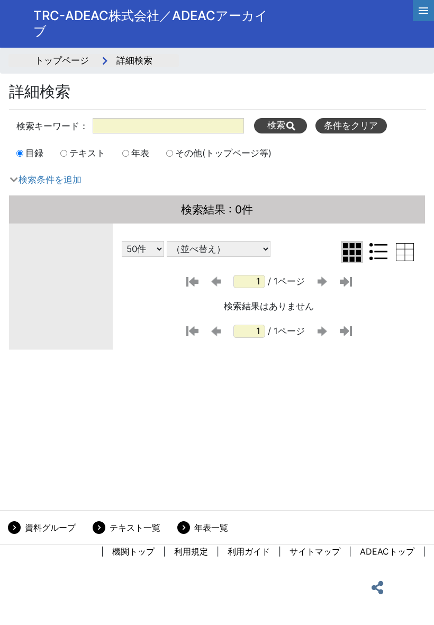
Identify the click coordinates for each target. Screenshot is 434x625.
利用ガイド (249, 551)
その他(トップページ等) (223, 153)
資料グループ (50, 527)
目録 (34, 153)
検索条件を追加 (50, 179)
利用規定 (191, 551)
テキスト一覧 (135, 527)
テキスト (87, 153)
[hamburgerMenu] (423, 10)
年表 (140, 153)
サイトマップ (315, 551)
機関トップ (133, 551)
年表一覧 (211, 527)
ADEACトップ (387, 551)
